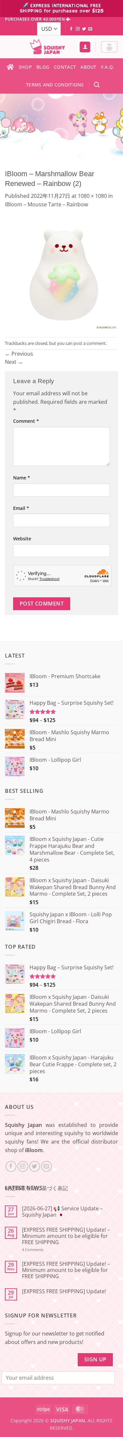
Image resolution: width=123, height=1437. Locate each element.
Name (21, 478)
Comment (26, 421)
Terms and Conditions (55, 85)
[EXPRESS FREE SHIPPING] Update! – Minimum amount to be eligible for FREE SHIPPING (66, 1236)
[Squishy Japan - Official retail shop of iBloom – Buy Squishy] (47, 46)
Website (22, 538)
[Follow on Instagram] (78, 29)
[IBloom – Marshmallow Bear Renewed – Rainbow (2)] (61, 272)
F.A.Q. (107, 67)
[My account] (85, 47)
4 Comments (41, 1249)
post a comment (89, 343)
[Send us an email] (90, 29)
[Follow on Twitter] (84, 29)
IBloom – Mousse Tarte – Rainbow (46, 204)
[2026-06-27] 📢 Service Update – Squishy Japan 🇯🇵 (62, 1211)
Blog (42, 67)
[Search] (96, 85)
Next (14, 361)
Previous (19, 353)
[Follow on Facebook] (71, 29)
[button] (109, 46)
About (88, 67)
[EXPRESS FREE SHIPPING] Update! (64, 1291)
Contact (65, 67)
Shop (25, 67)
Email (21, 508)
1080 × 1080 (92, 195)
